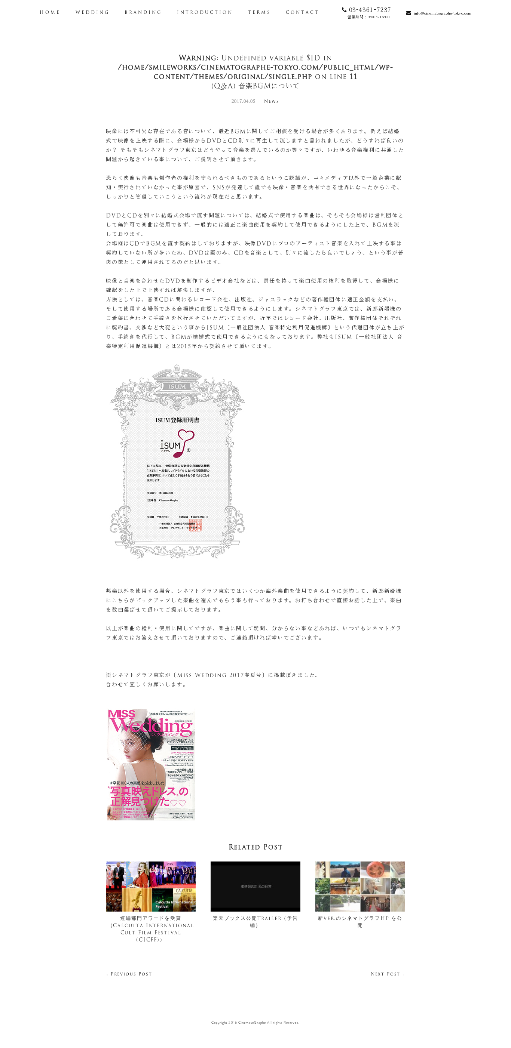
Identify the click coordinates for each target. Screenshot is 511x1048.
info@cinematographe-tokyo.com (442, 13)
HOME (50, 13)
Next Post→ (388, 975)
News (271, 102)
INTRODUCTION (205, 13)
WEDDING (93, 13)
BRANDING (143, 13)
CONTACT (302, 13)
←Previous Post (129, 975)
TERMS (259, 13)
